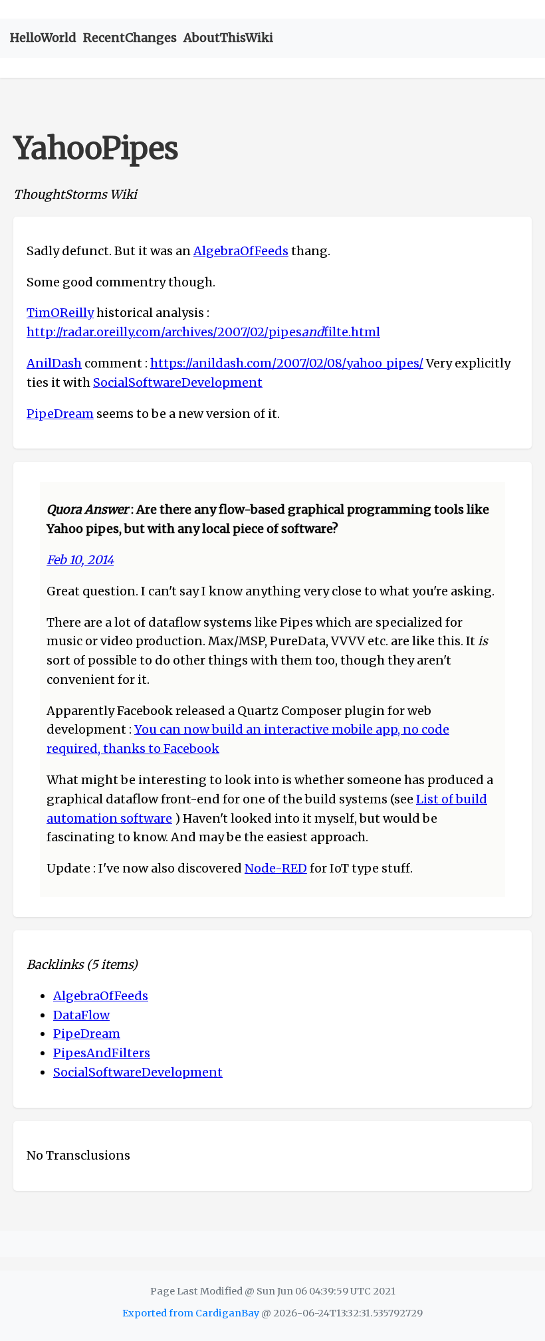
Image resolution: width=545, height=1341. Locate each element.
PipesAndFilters (101, 1053)
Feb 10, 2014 (80, 559)
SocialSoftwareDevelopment (178, 382)
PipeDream (60, 413)
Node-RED (276, 868)
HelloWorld (43, 37)
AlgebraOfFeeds (240, 250)
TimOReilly (60, 312)
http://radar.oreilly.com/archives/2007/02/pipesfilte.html (203, 332)
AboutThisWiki (228, 37)
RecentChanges (130, 37)
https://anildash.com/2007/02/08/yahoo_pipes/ (286, 363)
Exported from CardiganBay (190, 1313)
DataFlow (81, 1015)
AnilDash (54, 363)
